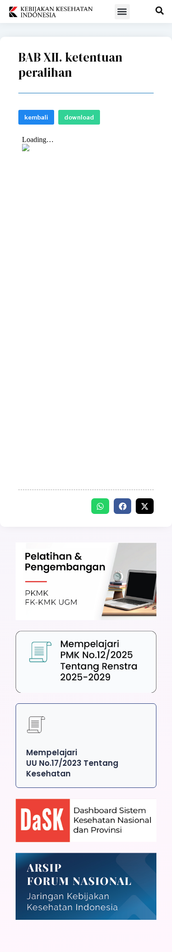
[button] (122, 11)
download (79, 117)
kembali (36, 117)
